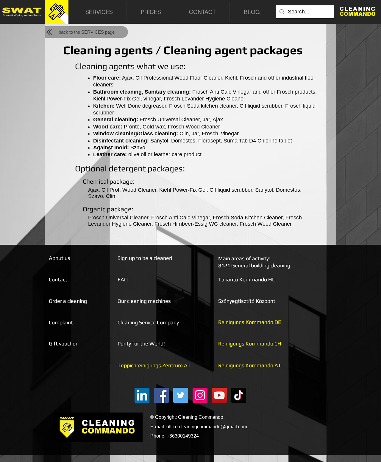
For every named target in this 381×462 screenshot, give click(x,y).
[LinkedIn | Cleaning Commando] (142, 395)
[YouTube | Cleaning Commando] (219, 395)
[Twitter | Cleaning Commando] (180, 395)
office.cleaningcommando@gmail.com (206, 426)
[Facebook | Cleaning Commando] (161, 395)
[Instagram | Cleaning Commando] (200, 395)
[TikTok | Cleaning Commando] (238, 395)
